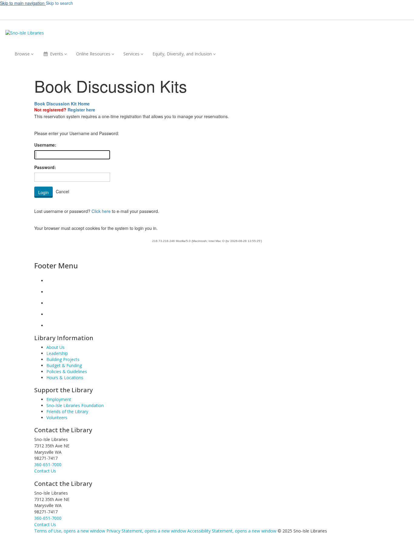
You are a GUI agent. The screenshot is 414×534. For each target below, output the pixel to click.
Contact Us (45, 524)
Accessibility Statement (231, 531)
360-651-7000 (48, 464)
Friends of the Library (67, 411)
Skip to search (59, 3)
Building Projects (62, 359)
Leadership (57, 353)
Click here (101, 211)
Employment (58, 399)
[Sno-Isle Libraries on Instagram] (51, 292)
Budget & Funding (64, 365)
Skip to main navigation (23, 3)
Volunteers (56, 417)
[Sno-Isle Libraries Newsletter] (51, 325)
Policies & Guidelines (66, 371)
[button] (301, 12)
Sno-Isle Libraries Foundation (75, 405)
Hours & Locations (64, 377)
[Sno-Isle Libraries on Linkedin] (51, 314)
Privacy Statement (146, 531)
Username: (45, 145)
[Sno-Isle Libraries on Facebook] (51, 281)
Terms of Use (69, 531)
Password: (45, 167)
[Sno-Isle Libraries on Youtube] (51, 303)
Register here (81, 110)
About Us (55, 347)
